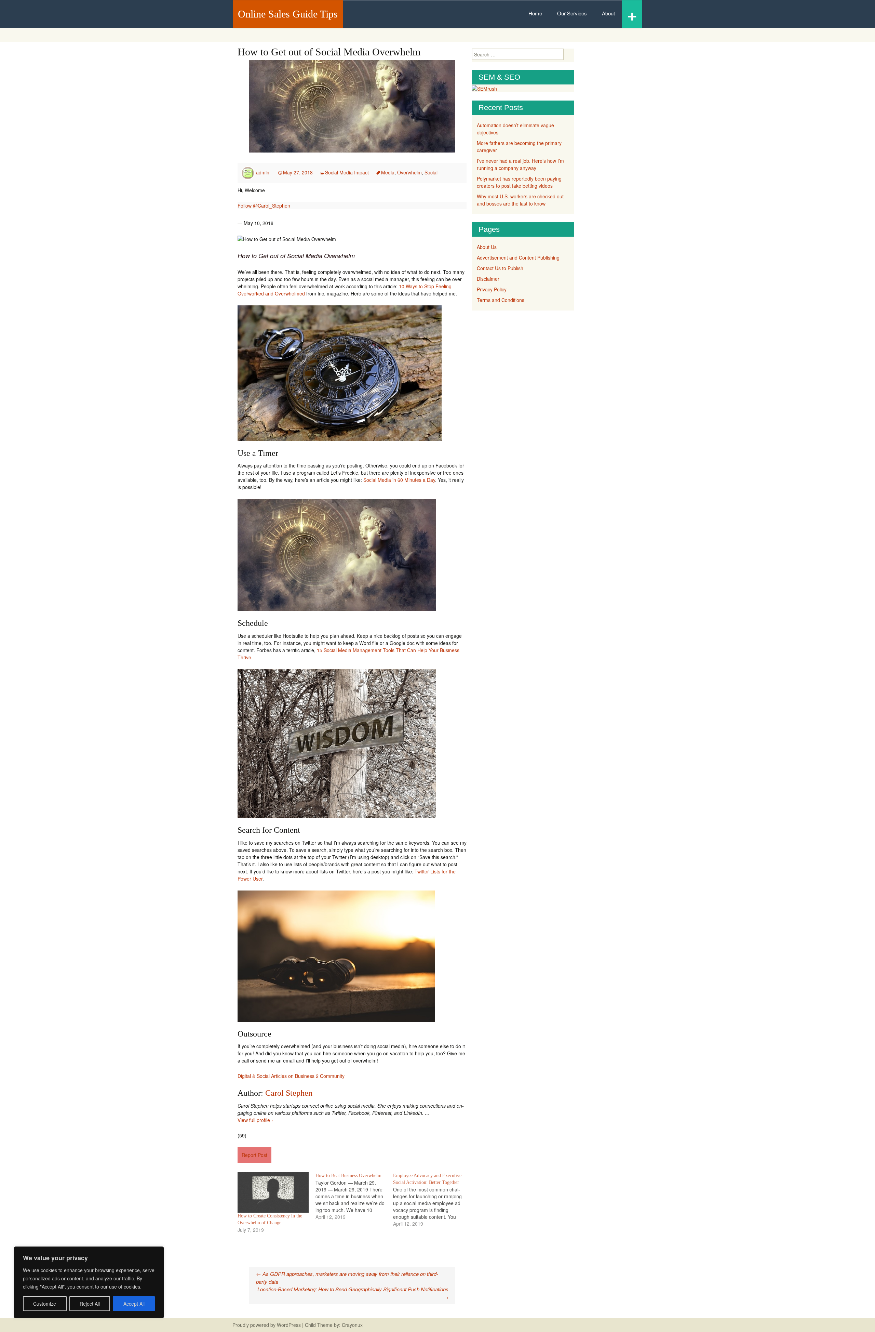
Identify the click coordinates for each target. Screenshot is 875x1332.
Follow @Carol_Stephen (264, 205)
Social (431, 172)
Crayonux (351, 1324)
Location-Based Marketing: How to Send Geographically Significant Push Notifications (352, 1293)
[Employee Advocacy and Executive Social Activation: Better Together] (432, 1199)
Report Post (254, 1154)
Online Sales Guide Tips (288, 13)
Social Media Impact (347, 172)
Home (535, 13)
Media (387, 172)
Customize (44, 1303)
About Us (487, 246)
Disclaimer (488, 278)
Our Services (572, 13)
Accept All (134, 1303)
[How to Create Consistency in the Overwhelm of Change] (273, 1192)
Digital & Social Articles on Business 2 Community (291, 1075)
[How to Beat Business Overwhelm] (354, 1196)
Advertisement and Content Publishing (518, 257)
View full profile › (255, 1120)
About (608, 13)
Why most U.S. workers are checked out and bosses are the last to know (520, 200)
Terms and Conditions (500, 299)
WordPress (288, 1324)
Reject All (90, 1303)
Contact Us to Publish (500, 268)
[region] (89, 1282)
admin (262, 172)
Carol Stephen (288, 1093)
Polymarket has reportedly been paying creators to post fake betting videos (519, 182)
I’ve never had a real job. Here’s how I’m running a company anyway (520, 164)
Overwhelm (409, 172)
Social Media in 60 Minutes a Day (399, 479)
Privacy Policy (492, 289)
